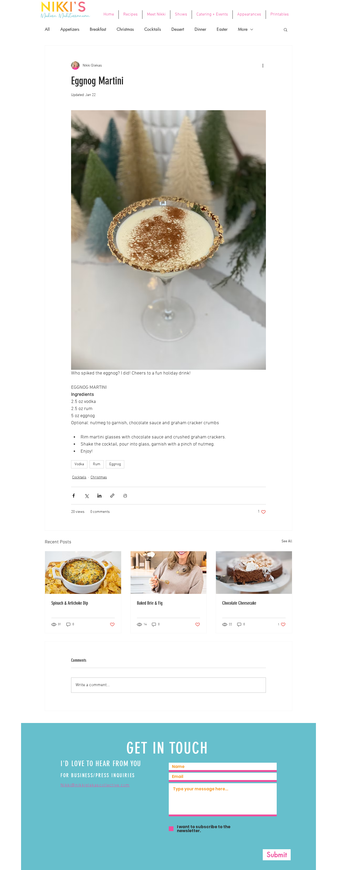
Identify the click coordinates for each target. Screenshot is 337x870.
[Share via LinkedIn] (99, 495)
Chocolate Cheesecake (239, 603)
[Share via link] (112, 495)
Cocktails (152, 29)
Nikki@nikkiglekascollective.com (95, 785)
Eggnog (115, 464)
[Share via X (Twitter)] (86, 495)
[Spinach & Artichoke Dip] (83, 572)
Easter (222, 29)
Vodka (79, 464)
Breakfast (98, 29)
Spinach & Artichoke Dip (69, 603)
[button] (285, 29)
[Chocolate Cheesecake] (254, 572)
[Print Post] (125, 495)
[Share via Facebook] (73, 495)
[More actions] (263, 65)
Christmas (125, 29)
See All (286, 541)
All (47, 29)
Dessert (177, 29)
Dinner (200, 29)
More (242, 29)
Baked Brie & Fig (149, 603)
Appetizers (69, 29)
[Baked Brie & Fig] (169, 572)
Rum (96, 464)
